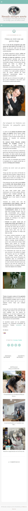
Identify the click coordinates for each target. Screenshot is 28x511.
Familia (20, 340)
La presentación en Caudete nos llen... (14, 423)
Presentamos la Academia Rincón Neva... (14, 395)
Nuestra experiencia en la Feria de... (14, 451)
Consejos (15, 340)
